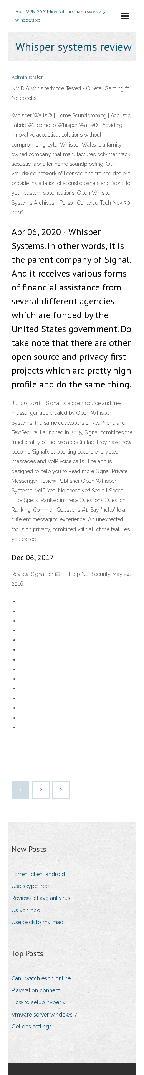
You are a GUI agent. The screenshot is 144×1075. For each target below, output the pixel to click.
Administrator (27, 77)
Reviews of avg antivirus (41, 898)
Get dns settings (32, 1026)
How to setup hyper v (38, 1002)
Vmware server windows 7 (44, 1015)
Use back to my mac (37, 922)
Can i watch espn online (41, 978)
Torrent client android (38, 874)
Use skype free (30, 886)
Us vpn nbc (26, 910)
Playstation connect (36, 990)
